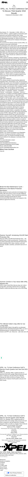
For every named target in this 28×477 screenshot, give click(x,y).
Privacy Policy (3, 468)
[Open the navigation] (27, 2)
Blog (14, 5)
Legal (1, 470)
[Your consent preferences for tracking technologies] (1, 357)
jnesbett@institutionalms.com (11, 147)
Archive (14, 6)
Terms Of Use (3, 467)
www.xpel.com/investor (11, 44)
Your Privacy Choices (16, 472)
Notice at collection (10, 475)
